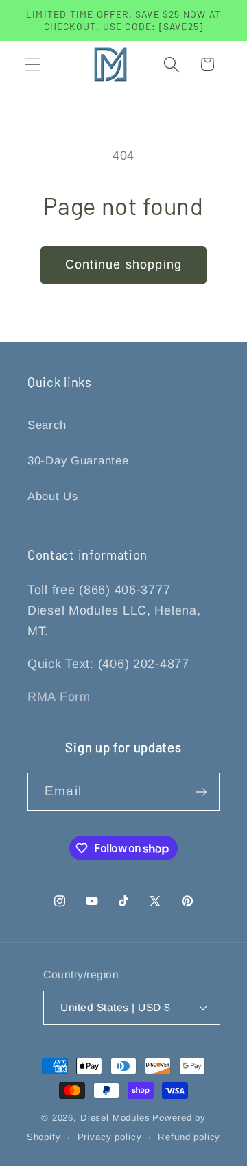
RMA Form (59, 697)
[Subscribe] (201, 792)
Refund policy (189, 1137)
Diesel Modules (115, 1118)
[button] (33, 64)
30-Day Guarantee (78, 460)
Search (46, 425)
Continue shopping (123, 264)
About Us (52, 496)
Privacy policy (110, 1137)
